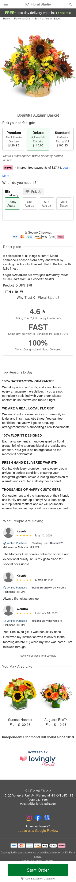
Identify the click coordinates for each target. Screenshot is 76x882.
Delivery (12, 194)
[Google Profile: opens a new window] (47, 818)
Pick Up (36, 191)
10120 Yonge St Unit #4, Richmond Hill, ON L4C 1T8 (38, 795)
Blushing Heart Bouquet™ (47, 543)
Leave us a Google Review (38, 830)
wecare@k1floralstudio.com (38, 803)
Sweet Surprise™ (41, 587)
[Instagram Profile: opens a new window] (29, 818)
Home (6, 18)
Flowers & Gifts (22, 18)
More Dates (64, 203)
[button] (67, 872)
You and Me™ (39, 621)
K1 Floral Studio (38, 4)
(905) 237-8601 (38, 799)
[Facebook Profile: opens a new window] (38, 818)
